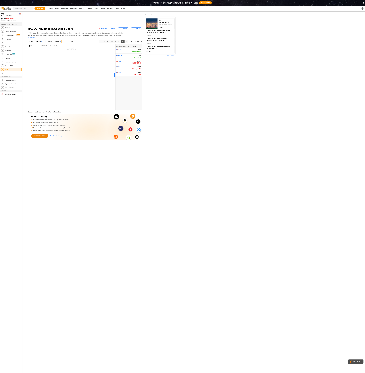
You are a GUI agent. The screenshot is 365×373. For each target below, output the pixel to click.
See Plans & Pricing (56, 136)
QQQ (119, 72)
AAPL (119, 49)
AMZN (120, 55)
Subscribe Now (39, 136)
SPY (119, 67)
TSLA (119, 61)
